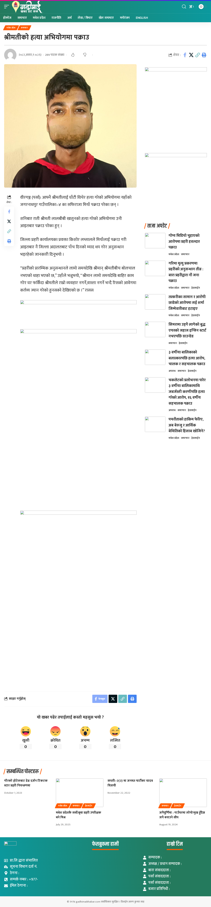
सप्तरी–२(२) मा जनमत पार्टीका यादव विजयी (130, 783)
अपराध (172, 371)
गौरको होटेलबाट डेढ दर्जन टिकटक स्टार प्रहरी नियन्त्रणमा (26, 783)
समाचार (24, 27)
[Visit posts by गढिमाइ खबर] (10, 55)
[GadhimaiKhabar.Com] (27, 6)
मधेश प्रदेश (11, 27)
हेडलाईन (195, 288)
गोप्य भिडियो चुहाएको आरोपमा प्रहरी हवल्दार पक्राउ (184, 241)
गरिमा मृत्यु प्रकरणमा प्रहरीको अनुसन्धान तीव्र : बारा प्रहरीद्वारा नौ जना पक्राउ (186, 272)
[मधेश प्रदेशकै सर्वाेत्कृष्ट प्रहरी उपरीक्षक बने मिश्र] (79, 792)
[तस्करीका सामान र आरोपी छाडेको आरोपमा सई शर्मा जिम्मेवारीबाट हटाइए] (155, 302)
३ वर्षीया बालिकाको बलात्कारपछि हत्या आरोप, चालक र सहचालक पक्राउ (187, 358)
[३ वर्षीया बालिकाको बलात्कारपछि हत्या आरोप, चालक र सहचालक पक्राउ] (155, 357)
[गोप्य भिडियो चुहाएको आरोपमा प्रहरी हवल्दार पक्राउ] (155, 240)
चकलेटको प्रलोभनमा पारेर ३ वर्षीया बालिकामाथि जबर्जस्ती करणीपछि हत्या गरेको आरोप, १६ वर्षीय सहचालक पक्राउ (187, 392)
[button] (7, 6)
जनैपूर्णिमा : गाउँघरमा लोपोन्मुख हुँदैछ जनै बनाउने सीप (182, 815)
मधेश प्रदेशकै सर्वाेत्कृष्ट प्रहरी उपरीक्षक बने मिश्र (78, 815)
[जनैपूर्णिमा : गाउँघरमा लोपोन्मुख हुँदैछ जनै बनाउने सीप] (183, 792)
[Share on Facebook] (185, 55)
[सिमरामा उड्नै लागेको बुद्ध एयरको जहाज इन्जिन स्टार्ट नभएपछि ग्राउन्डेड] (155, 329)
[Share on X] (191, 55)
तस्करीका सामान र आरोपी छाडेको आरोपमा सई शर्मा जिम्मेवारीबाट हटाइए (187, 303)
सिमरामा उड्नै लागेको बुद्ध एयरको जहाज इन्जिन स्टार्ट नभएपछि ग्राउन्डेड (187, 330)
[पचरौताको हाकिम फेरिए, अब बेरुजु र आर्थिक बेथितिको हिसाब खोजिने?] (155, 424)
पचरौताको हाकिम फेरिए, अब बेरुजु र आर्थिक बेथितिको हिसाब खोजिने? (187, 425)
